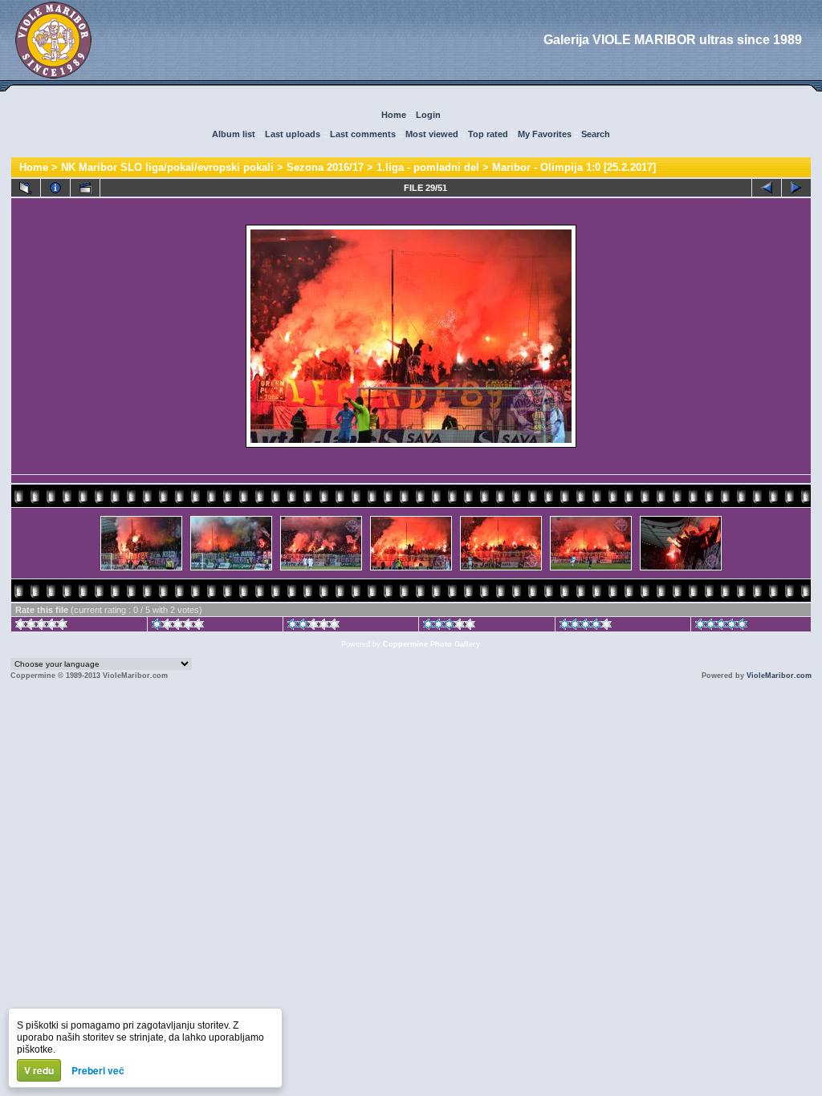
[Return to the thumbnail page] (25, 188)
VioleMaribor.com (779, 676)
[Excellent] (586, 626)
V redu (39, 1070)
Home (393, 115)
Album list (233, 134)
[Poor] (178, 626)
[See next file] (796, 188)
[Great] (721, 626)
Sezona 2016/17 (325, 167)
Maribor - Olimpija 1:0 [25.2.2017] (574, 167)
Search (595, 134)
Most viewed (431, 134)
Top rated (488, 134)
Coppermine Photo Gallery (431, 644)
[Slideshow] (85, 188)
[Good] (449, 626)
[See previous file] (766, 188)
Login (428, 115)
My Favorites (545, 134)
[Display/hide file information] (55, 188)
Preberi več (97, 1070)
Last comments (363, 134)
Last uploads (292, 134)
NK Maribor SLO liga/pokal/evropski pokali (167, 167)
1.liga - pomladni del (427, 167)
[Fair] (313, 626)
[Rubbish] (41, 626)
